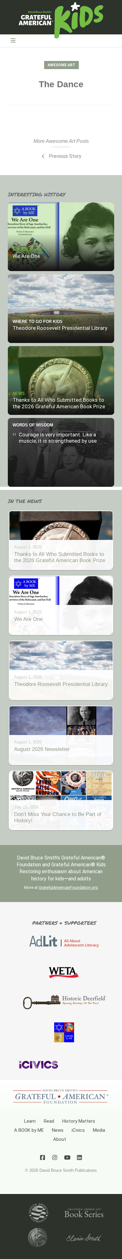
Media (99, 1130)
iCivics (78, 1130)
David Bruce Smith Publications (68, 1170)
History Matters (78, 1121)
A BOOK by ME (29, 1130)
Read (49, 1121)
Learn (30, 1121)
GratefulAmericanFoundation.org (68, 887)
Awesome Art (61, 65)
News (58, 1130)
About (59, 1139)
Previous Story (64, 156)
